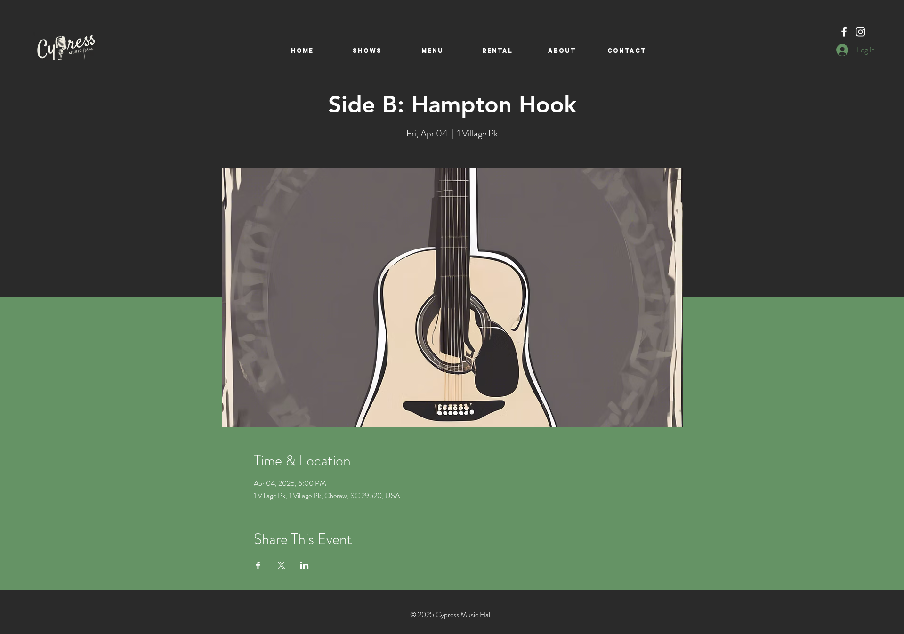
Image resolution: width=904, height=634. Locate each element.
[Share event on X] (281, 565)
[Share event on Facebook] (258, 565)
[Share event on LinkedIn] (304, 565)
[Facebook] (844, 31)
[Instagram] (860, 31)
